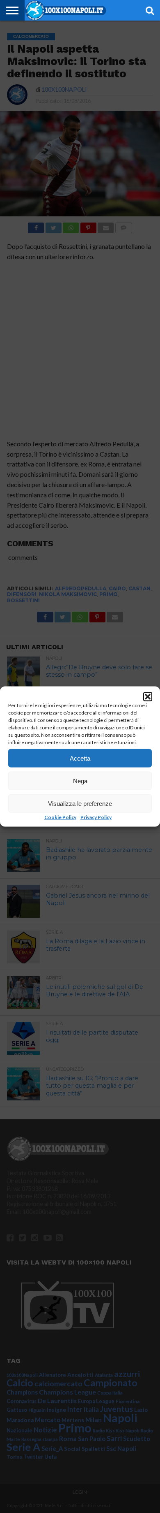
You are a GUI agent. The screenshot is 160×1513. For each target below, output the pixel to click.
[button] (148, 697)
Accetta (80, 757)
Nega (80, 780)
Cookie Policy (60, 817)
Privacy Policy (96, 817)
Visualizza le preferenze (80, 803)
